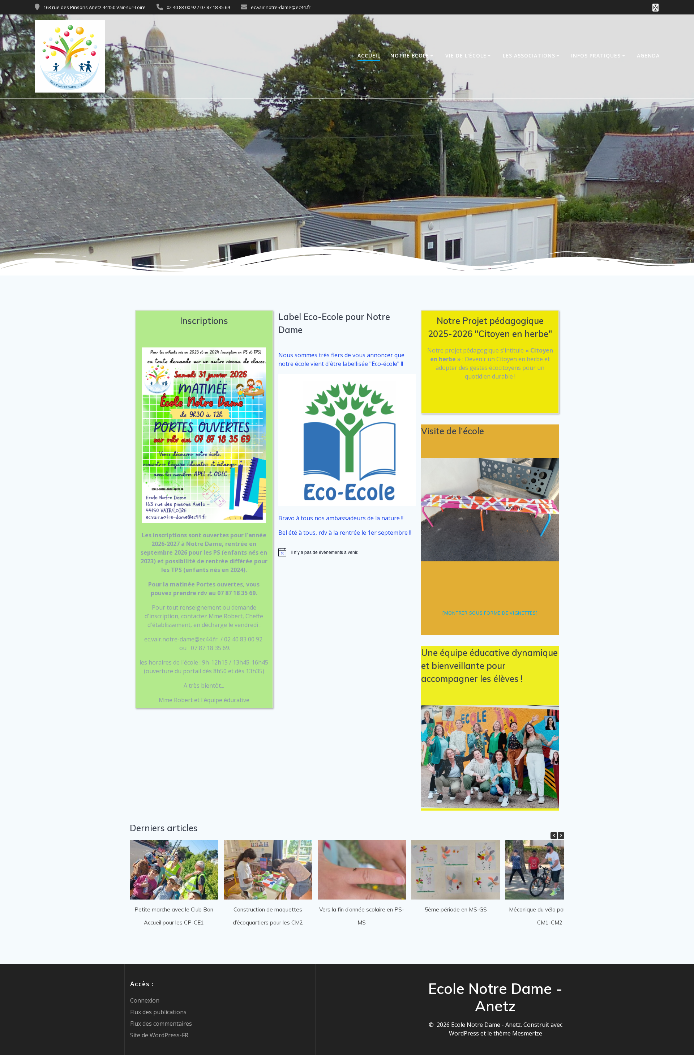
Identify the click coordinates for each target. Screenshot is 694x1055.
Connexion (144, 1000)
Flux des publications (158, 1012)
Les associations (529, 55)
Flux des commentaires (161, 1024)
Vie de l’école (466, 55)
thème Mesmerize (517, 1033)
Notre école (409, 55)
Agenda (648, 55)
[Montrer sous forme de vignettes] (490, 613)
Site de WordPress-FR (159, 1035)
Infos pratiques (596, 55)
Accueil (368, 55)
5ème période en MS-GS (456, 909)
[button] (561, 835)
